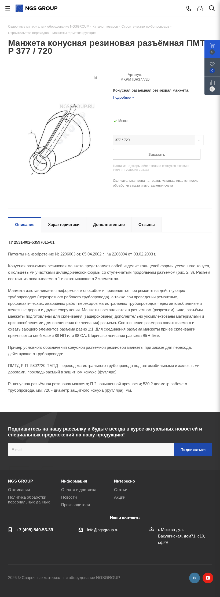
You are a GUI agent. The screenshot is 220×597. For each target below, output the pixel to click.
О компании (19, 489)
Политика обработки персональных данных (29, 499)
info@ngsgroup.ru (102, 530)
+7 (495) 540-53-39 (35, 529)
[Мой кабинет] (200, 8)
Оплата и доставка (78, 489)
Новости (69, 497)
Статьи (120, 489)
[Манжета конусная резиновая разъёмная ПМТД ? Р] (59, 138)
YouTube (208, 578)
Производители (75, 504)
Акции (119, 497)
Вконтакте (194, 578)
